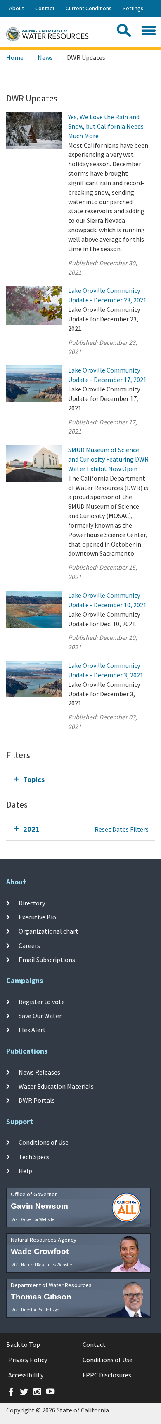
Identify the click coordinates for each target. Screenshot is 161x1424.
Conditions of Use (44, 1142)
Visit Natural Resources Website (42, 1265)
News (45, 57)
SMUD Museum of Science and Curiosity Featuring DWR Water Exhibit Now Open (108, 459)
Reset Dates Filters (122, 829)
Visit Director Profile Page (35, 1310)
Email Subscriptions (47, 959)
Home (15, 57)
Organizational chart (48, 931)
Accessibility (25, 1375)
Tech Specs (34, 1157)
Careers (29, 945)
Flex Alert (32, 1030)
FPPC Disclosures (107, 1375)
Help (25, 1171)
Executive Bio (37, 917)
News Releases (39, 1072)
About (16, 8)
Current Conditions (88, 8)
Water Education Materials (56, 1086)
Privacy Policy (27, 1360)
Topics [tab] (34, 779)
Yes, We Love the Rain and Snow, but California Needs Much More (106, 126)
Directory (32, 902)
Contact (44, 8)
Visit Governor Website (33, 1219)
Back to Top (23, 1344)
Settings (133, 8)
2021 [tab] (31, 829)
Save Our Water (40, 1015)
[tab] (80, 779)
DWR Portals (37, 1100)
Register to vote (42, 1001)
